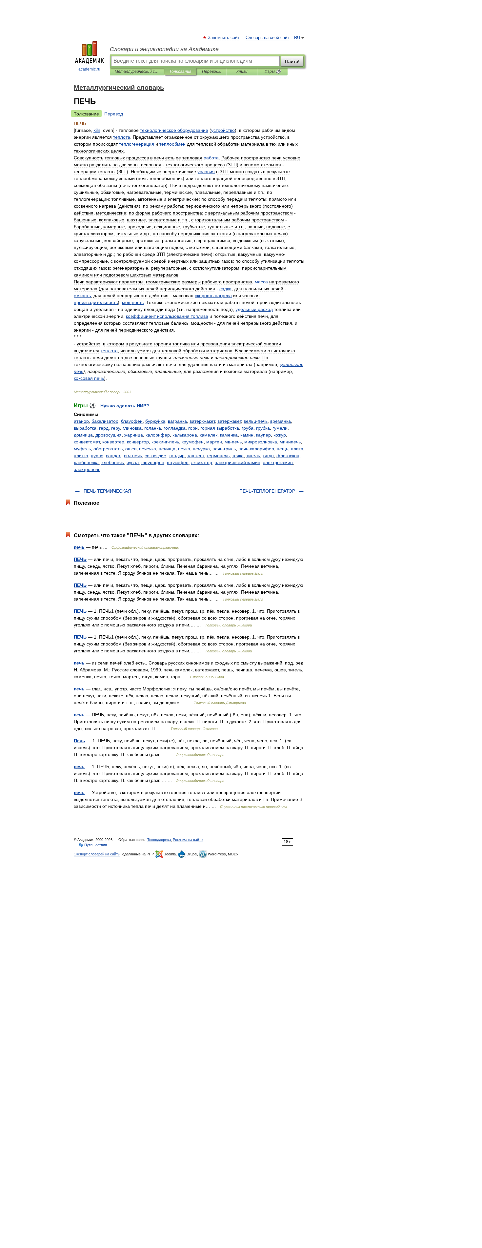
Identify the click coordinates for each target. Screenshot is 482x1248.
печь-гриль (224, 448)
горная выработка (219, 428)
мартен (214, 441)
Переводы (211, 71)
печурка (201, 448)
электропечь (87, 469)
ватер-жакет (202, 421)
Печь (79, 740)
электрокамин (278, 462)
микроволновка (260, 441)
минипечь (290, 441)
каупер (263, 435)
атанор (81, 421)
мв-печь (233, 441)
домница (83, 435)
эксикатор (201, 462)
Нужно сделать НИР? (124, 405)
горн (193, 428)
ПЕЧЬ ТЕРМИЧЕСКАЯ (107, 491)
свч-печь (133, 455)
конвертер (113, 441)
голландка (175, 428)
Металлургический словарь (137, 71)
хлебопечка (86, 462)
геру (115, 428)
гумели (280, 428)
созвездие (155, 455)
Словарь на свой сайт (267, 37)
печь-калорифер (256, 448)
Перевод (113, 113)
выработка (85, 428)
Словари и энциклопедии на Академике (164, 49)
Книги (242, 71)
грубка (263, 428)
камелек (208, 435)
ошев (130, 448)
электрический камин (237, 462)
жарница (133, 435)
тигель (253, 455)
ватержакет (229, 421)
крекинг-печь (165, 441)
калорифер (158, 435)
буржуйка (155, 421)
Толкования (180, 71)
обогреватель (108, 448)
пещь (282, 448)
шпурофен (152, 462)
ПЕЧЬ (80, 559)
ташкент (195, 455)
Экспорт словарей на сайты (97, 854)
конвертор (138, 441)
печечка (147, 448)
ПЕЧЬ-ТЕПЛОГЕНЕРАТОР (267, 491)
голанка (152, 428)
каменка (229, 435)
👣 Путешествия (93, 845)
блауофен (132, 421)
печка (184, 448)
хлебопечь (112, 462)
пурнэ (97, 455)
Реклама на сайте (188, 840)
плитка (81, 455)
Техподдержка (159, 840)
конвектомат (87, 441)
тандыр (177, 455)
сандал (113, 455)
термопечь (218, 455)
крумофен (193, 441)
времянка (280, 421)
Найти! (292, 61)
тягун (268, 455)
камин (246, 435)
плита (297, 448)
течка (238, 455)
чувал (133, 462)
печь (79, 547)
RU (297, 37)
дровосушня (108, 435)
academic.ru (89, 69)
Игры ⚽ (273, 71)
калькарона (184, 435)
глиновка (132, 428)
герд (104, 428)
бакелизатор (104, 421)
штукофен (178, 462)
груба (247, 428)
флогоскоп (287, 455)
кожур (279, 435)
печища (167, 448)
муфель (82, 448)
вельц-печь (256, 421)
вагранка (177, 421)
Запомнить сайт (224, 37)
